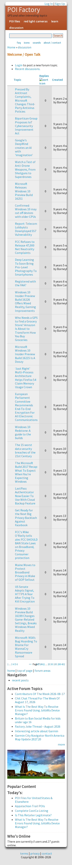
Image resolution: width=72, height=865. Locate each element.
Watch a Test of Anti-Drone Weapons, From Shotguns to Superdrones (25, 169)
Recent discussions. (27, 69)
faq (19, 42)
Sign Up (60, 4)
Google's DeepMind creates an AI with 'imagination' (24, 147)
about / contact (52, 42)
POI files (14, 21)
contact (47, 853)
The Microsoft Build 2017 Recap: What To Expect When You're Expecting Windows (26, 472)
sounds (37, 42)
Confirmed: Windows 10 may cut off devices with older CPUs (25, 211)
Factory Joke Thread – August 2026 (37, 726)
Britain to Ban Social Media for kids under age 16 (38, 720)
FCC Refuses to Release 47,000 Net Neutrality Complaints (25, 247)
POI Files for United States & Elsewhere (33, 800)
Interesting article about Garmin (36, 731)
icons (27, 42)
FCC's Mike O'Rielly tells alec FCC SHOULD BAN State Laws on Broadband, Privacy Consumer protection (26, 545)
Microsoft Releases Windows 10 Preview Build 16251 (24, 191)
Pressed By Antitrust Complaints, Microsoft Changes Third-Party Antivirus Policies (25, 100)
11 (43, 664)
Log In (49, 4)
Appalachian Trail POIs (30, 806)
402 (63, 664)
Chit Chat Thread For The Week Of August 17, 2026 (37, 700)
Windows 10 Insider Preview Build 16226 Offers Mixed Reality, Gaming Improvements (25, 301)
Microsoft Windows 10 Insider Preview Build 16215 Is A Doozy (25, 354)
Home (11, 47)
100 (55, 664)
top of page (24, 670)
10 (41, 664)
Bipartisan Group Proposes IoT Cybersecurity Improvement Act (26, 125)
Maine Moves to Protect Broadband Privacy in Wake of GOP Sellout (25, 572)
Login (18, 65)
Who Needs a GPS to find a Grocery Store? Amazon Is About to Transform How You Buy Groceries (26, 329)
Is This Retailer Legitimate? (33, 815)
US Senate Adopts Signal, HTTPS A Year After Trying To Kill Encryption (25, 594)
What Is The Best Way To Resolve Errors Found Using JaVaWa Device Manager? (37, 710)
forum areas (42, 670)
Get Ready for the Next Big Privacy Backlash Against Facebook (26, 517)
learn (54, 21)
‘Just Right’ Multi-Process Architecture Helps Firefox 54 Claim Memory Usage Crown (25, 378)
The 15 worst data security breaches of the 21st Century (25, 450)
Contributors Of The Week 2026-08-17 (40, 694)
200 (59, 664)
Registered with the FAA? (25, 283)
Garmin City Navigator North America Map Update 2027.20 (39, 737)
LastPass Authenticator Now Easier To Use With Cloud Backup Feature (25, 495)
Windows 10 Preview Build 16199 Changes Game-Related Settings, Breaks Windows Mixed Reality (26, 620)
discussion (16, 27)
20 (49, 664)
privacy (35, 853)
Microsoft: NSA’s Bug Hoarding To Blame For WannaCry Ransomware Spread (26, 647)
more (61, 744)
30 (51, 664)
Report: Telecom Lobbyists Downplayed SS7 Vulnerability (26, 229)
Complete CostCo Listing (31, 811)
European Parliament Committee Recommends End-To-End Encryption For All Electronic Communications (26, 407)
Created (57, 80)
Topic (17, 80)
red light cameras (35, 21)
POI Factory (23, 9)
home (11, 670)
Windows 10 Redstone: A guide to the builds (23, 432)
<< (30, 664)
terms (24, 853)
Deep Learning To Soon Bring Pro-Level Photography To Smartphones (26, 267)
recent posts (20, 680)
